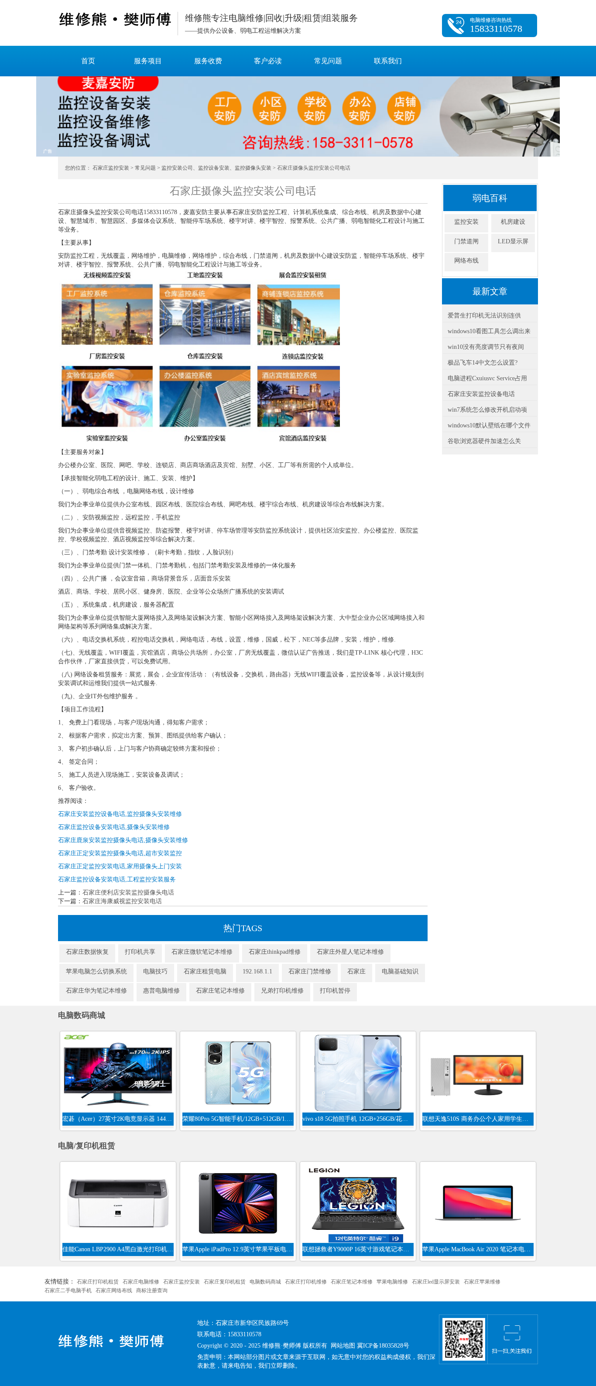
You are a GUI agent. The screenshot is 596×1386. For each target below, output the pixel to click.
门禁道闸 (466, 241)
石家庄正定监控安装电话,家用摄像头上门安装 (120, 866)
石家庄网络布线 (114, 1290)
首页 (88, 61)
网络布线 (466, 260)
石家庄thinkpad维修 (275, 952)
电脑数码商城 (265, 1282)
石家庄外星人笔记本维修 (350, 952)
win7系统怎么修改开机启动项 (487, 409)
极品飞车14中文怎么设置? (482, 362)
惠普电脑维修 (161, 990)
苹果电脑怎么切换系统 (96, 971)
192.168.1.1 (257, 971)
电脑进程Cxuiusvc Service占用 (487, 378)
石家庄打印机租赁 (98, 1282)
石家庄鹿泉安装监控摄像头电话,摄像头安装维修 (123, 840)
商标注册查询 (152, 1290)
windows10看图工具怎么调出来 (489, 331)
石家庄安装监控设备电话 (481, 394)
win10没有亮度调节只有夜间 (486, 347)
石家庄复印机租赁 (225, 1282)
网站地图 (343, 1345)
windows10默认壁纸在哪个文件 (489, 425)
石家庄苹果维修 (482, 1282)
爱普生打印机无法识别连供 (484, 315)
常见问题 (328, 61)
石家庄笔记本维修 (220, 990)
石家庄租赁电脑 (205, 971)
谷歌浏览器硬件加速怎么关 (484, 441)
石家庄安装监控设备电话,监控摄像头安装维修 (120, 814)
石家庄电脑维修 (141, 1282)
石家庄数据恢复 (87, 952)
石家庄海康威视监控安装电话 (122, 901)
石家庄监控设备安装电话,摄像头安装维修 (114, 827)
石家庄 (356, 971)
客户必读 (268, 61)
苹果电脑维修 (392, 1282)
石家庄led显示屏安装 (436, 1282)
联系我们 (388, 61)
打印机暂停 (335, 990)
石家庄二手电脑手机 (68, 1290)
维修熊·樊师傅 (114, 19)
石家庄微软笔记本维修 (202, 952)
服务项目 (148, 61)
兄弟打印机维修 (282, 990)
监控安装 (466, 221)
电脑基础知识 (400, 971)
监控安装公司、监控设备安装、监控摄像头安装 (216, 168)
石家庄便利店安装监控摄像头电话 (128, 892)
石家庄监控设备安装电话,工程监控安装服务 (117, 879)
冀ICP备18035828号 (383, 1345)
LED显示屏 (513, 241)
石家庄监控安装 (110, 168)
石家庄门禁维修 (309, 971)
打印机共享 (140, 952)
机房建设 (513, 221)
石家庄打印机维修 (306, 1282)
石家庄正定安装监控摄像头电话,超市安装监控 (120, 853)
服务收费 (208, 61)
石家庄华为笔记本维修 (96, 990)
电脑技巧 (155, 971)
